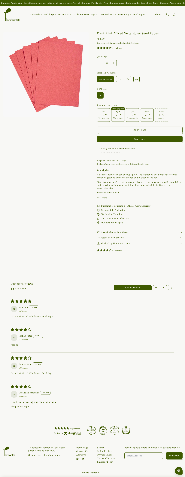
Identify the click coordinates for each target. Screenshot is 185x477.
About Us (81, 454)
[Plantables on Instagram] (77, 459)
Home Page (82, 447)
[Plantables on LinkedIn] (83, 459)
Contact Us (82, 451)
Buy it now (139, 139)
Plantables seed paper (154, 174)
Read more (102, 198)
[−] (100, 63)
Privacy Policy (104, 454)
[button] (174, 14)
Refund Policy (104, 451)
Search (101, 447)
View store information (111, 152)
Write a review (132, 287)
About (157, 14)
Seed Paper (139, 14)
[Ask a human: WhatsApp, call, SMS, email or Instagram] (179, 471)
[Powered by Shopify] (167, 14)
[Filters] (164, 287)
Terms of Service (106, 458)
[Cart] (181, 14)
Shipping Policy (105, 461)
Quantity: (102, 56)
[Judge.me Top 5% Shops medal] (126, 430)
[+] (113, 63)
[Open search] (156, 287)
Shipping (114, 43)
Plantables (95, 472)
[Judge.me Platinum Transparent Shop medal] (91, 430)
